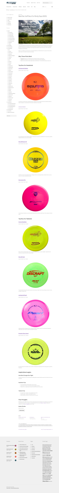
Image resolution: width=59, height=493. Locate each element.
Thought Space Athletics (11, 93)
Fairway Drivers (15, 6)
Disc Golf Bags (9, 45)
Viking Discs (10, 96)
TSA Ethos (44, 476)
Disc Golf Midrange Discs (11, 106)
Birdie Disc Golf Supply (11, 55)
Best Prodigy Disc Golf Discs (24, 447)
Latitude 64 (10, 80)
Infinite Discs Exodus (48, 466)
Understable (9, 23)
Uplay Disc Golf (10, 94)
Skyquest (9, 90)
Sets (31, 6)
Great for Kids (49, 461)
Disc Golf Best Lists (12, 9)
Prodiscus (9, 84)
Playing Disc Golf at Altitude (36, 454)
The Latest (33, 457)
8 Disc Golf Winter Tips (23, 444)
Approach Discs (47, 447)
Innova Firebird (22, 106)
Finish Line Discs (10, 71)
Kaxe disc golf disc (49, 467)
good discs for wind (40, 425)
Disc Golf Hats (10, 32)
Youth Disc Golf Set (50, 481)
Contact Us (33, 447)
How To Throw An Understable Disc (46, 429)
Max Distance (9, 24)
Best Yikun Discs (22, 459)
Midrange (20, 6)
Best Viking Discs (32, 417)
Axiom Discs (10, 54)
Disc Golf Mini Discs (10, 109)
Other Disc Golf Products (11, 112)
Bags (34, 6)
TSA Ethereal (49, 475)
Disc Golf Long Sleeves (11, 38)
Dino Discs (9, 61)
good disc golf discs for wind (24, 425)
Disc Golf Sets (9, 110)
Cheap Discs (28, 2)
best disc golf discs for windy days (32, 424)
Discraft (9, 64)
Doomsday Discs (10, 67)
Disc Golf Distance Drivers (12, 103)
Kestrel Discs (10, 78)
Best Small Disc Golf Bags (23, 457)
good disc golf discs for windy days (33, 425)
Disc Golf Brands (10, 48)
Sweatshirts (10, 42)
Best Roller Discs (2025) (22, 429)
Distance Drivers (9, 6)
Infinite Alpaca (45, 462)
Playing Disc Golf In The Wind (22, 417)
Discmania (9, 62)
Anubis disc (46, 446)
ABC (9, 49)
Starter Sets (38, 2)
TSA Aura (45, 475)
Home (8, 9)
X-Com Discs (10, 99)
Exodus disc (44, 459)
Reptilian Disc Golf (11, 87)
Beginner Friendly (33, 2)
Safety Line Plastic (48, 471)
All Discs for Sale (10, 17)
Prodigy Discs (10, 83)
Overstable (9, 21)
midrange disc (46, 470)
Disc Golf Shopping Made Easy (36, 451)
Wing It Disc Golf (10, 97)
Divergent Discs (10, 65)
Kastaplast (9, 77)
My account (33, 452)
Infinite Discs (10, 74)
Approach (24, 6)
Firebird (42, 402)
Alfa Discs (9, 51)
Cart (32, 444)
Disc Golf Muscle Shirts (11, 39)
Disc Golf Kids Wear (11, 36)
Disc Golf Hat (47, 457)
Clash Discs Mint (47, 452)
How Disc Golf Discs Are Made (24, 446)
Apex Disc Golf (10, 52)
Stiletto (45, 402)
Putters (28, 6)
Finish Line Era (45, 461)
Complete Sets (45, 453)
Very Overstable (10, 18)
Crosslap (9, 58)
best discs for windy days (41, 424)
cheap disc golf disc (46, 450)
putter (51, 470)
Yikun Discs (10, 100)
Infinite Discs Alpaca (46, 463)
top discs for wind (29, 426)
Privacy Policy (34, 456)
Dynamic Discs (10, 68)
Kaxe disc (44, 467)
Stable (8, 20)
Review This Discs (21, 408)
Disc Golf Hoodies (10, 33)
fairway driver (49, 459)
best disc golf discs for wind (24, 424)
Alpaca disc (44, 444)
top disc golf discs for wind (47, 425)
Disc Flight (33, 449)
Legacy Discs (10, 81)
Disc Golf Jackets (10, 35)
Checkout (33, 446)
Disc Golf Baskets (10, 46)
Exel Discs (9, 70)
